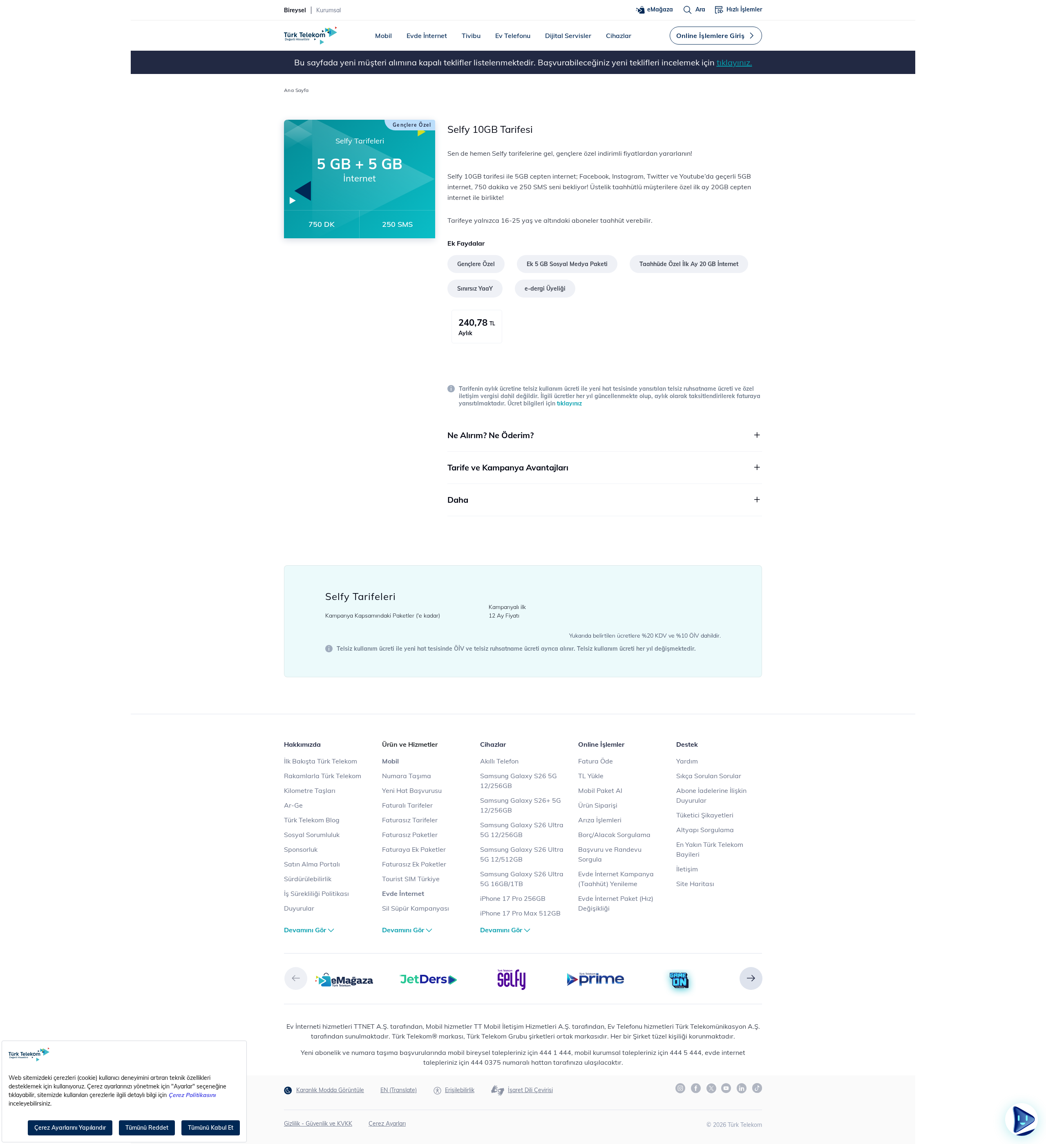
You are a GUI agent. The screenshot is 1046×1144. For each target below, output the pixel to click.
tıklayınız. (734, 62)
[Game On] (679, 981)
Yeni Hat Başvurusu (412, 790)
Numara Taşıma (406, 776)
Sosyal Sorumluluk (312, 835)
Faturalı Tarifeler (407, 805)
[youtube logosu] (726, 1088)
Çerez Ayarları (387, 1123)
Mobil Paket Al (600, 790)
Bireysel (295, 10)
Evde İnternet (427, 35)
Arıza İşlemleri (599, 820)
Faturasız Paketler (410, 835)
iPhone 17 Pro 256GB (512, 898)
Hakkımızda (302, 744)
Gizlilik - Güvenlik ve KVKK (318, 1123)
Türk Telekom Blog (312, 820)
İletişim (687, 869)
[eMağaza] (344, 979)
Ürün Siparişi (597, 805)
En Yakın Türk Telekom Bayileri (709, 849)
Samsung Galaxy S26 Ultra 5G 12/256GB (521, 830)
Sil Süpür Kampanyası (415, 908)
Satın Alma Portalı (312, 864)
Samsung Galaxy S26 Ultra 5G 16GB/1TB (521, 879)
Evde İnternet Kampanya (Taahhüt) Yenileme (616, 879)
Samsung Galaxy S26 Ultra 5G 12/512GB (521, 854)
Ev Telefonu (512, 35)
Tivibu (471, 35)
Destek (687, 744)
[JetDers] (428, 979)
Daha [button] (457, 500)
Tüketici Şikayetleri (704, 815)
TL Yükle (590, 776)
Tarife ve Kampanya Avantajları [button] (507, 467)
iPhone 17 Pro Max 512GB (520, 913)
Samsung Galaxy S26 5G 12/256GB (518, 781)
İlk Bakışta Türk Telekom (320, 761)
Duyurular (299, 908)
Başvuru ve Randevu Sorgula (609, 854)
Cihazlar (618, 35)
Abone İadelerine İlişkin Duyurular (711, 795)
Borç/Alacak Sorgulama (614, 835)
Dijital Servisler (568, 35)
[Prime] (595, 979)
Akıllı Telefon (499, 761)
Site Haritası (695, 884)
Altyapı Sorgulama (705, 830)
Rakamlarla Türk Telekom (322, 776)
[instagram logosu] (680, 1088)
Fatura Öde (595, 761)
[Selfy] (512, 979)
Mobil (383, 35)
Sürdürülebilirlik (307, 879)
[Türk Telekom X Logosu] (711, 1088)
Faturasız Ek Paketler (414, 864)
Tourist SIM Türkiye (411, 879)
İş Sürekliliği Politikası (316, 893)
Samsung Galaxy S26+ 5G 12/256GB (520, 805)
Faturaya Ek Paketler (414, 849)
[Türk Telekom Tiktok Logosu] (757, 1088)
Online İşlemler (601, 744)
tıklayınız (569, 403)
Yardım (687, 761)
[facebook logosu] (696, 1088)
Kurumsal (328, 10)
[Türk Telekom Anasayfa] (310, 36)
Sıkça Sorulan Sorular (708, 776)
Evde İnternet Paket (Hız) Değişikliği (615, 903)
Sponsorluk (300, 849)
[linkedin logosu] (742, 1088)
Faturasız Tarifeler (410, 820)
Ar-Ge (293, 805)
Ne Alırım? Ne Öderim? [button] (490, 435)
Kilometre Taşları (309, 790)
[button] (295, 978)
